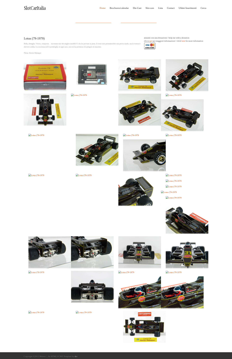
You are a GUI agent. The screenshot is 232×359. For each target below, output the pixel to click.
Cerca (203, 8)
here (183, 41)
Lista (160, 8)
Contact (171, 8)
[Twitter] (206, 357)
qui (150, 41)
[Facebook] (202, 357)
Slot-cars (150, 8)
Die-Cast (137, 8)
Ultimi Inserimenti (187, 8)
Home (103, 8)
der (76, 356)
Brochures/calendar (119, 8)
